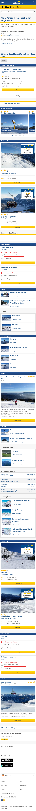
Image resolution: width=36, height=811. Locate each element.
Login (20, 789)
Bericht (18, 262)
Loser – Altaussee (7, 247)
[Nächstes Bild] (34, 124)
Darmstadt (19, 71)
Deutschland (8, 71)
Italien (2, 638)
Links (20, 781)
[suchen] (33, 2)
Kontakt (3, 781)
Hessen (13, 71)
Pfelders (4, 636)
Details (18, 90)
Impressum (4, 785)
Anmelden (4, 739)
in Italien (11, 574)
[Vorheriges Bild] (2, 124)
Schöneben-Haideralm (8, 657)
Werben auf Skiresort (7, 793)
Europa (3, 71)
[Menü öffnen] (2, 2)
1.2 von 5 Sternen (13, 36)
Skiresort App (5, 755)
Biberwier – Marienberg (9, 267)
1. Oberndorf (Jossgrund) (11, 69)
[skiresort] (18, 2)
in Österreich (12, 173)
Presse (3, 789)
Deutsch (7, 775)
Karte (4, 60)
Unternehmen (23, 785)
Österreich (4, 249)
